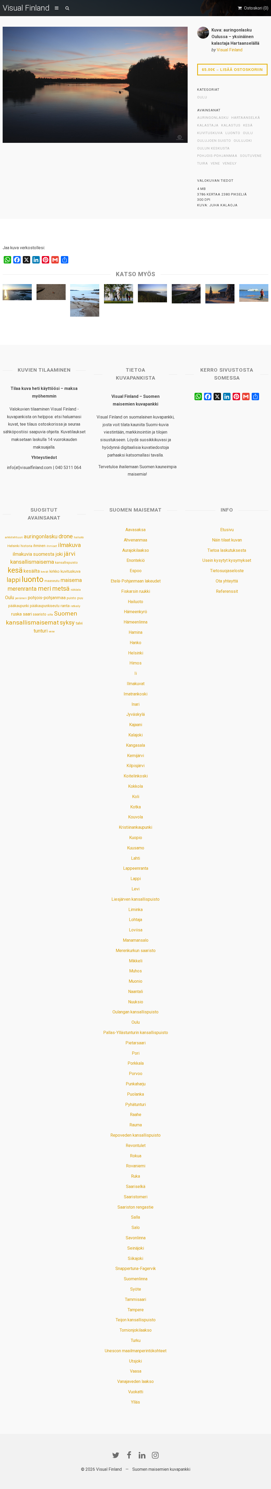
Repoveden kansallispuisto (135, 1135)
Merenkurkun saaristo (136, 950)
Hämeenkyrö (135, 611)
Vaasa (135, 1371)
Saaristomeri (135, 1196)
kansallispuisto (66, 562)
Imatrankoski (135, 693)
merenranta (22, 588)
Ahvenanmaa (135, 540)
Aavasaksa (135, 529)
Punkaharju (136, 1083)
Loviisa (135, 929)
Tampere (136, 1309)
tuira (202, 163)
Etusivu (227, 529)
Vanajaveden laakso (135, 1381)
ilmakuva (69, 545)
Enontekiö (136, 560)
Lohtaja (135, 919)
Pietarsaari (135, 1042)
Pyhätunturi (135, 1104)
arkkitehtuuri (14, 537)
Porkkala (136, 1063)
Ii (135, 673)
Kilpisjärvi (135, 765)
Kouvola (135, 816)
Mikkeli (135, 960)
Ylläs (135, 1402)
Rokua (135, 1155)
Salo (136, 1227)
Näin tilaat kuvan (227, 540)
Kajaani (135, 724)
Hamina (135, 632)
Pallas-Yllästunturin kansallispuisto (135, 1032)
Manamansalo (135, 940)
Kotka (135, 806)
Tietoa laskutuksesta (226, 550)
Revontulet (136, 1145)
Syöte (135, 1289)
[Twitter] (115, 1455)
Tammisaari (135, 1299)
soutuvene (251, 156)
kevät (44, 571)
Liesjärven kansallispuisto (135, 899)
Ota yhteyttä (227, 581)
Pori (135, 1053)
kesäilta (32, 571)
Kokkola (135, 786)
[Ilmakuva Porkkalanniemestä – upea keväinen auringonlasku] (17, 293)
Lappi (135, 878)
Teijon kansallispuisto (136, 1319)
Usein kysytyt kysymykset (226, 560)
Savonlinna (136, 1237)
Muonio (135, 981)
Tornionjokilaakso (136, 1330)
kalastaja (208, 125)
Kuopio (135, 837)
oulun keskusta (213, 148)
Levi (135, 888)
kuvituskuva (210, 133)
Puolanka (135, 1094)
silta (50, 614)
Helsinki (13, 546)
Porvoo (135, 1073)
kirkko (54, 571)
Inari (135, 704)
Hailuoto (135, 601)
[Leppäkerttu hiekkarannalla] (51, 293)
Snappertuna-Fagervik (135, 1268)
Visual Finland (26, 7)
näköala (76, 589)
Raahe (135, 1114)
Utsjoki (135, 1361)
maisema (71, 580)
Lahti (135, 858)
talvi (79, 623)
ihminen (39, 546)
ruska (16, 614)
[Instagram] (155, 1455)
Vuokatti (135, 1391)
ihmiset (52, 546)
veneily (230, 163)
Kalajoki (135, 734)
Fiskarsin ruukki (135, 591)
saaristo (39, 614)
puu (80, 598)
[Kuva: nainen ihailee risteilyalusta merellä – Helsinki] (253, 294)
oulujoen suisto (214, 141)
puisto (71, 598)
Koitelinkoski (136, 775)
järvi (69, 553)
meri (44, 588)
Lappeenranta (135, 868)
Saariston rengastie (135, 1207)
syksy (67, 622)
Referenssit (227, 591)
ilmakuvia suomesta (33, 554)
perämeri (21, 598)
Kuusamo (135, 847)
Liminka (135, 909)
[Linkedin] (142, 1455)
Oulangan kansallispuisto (135, 1011)
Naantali (135, 991)
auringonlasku (213, 118)
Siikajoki (135, 1258)
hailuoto (79, 537)
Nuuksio (135, 1001)
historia (26, 546)
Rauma (135, 1124)
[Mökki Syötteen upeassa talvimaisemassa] (219, 295)
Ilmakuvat (135, 683)
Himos (135, 663)
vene (215, 163)
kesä (248, 125)
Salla (135, 1217)
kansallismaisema (32, 562)
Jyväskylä (135, 714)
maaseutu (52, 581)
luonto (232, 133)
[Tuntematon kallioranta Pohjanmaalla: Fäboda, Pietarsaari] (84, 301)
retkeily (75, 606)
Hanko (135, 642)
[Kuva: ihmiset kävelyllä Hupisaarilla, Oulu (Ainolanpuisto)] (118, 295)
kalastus (231, 125)
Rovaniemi (135, 1165)
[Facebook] (129, 1455)
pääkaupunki (18, 606)
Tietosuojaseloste (227, 570)
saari (27, 614)
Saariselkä (135, 1186)
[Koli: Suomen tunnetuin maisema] (152, 294)
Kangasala (135, 745)
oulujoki (243, 141)
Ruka (135, 1176)
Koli (135, 796)
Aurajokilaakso (135, 550)
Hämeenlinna (135, 622)
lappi (14, 580)
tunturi (41, 631)
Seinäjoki (135, 1248)
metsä (61, 588)
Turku (136, 1340)
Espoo (136, 570)
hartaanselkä (245, 118)
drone (65, 536)
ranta (65, 605)
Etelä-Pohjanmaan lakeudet (136, 581)
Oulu (202, 97)
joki (59, 554)
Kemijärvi (135, 755)
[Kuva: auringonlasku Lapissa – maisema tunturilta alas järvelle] (186, 295)
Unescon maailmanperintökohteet (135, 1350)
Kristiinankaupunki (135, 827)
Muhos (135, 970)
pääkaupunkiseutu (45, 606)
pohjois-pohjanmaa (217, 156)
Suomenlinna (135, 1278)
